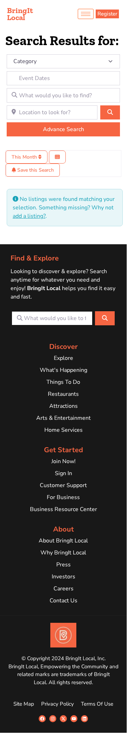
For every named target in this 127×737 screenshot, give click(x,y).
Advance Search (63, 129)
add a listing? (29, 216)
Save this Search (35, 170)
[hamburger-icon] (86, 14)
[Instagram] (52, 718)
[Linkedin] (84, 718)
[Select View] (57, 157)
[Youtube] (73, 718)
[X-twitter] (63, 718)
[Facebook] (42, 718)
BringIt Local (20, 14)
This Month (25, 157)
